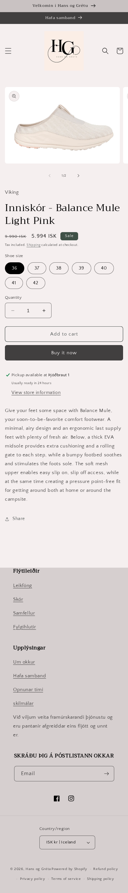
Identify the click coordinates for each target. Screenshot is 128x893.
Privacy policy (32, 879)
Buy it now (64, 353)
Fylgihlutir (24, 627)
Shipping (34, 245)
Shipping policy (100, 879)
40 (104, 268)
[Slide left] (49, 175)
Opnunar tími (28, 689)
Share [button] (18, 518)
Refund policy (105, 869)
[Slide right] (78, 175)
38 (59, 268)
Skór (18, 599)
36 (14, 268)
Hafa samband (29, 676)
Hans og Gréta (38, 869)
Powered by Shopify (69, 869)
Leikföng (22, 585)
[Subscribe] (106, 773)
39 (81, 268)
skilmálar (23, 703)
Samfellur (24, 613)
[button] (8, 51)
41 (14, 283)
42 (35, 283)
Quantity (13, 297)
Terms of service (66, 879)
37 (36, 268)
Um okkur (24, 662)
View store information (36, 392)
